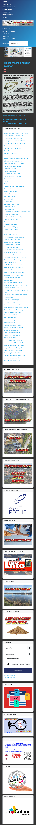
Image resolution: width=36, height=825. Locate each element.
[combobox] (18, 43)
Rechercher (5, 43)
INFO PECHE (5, 34)
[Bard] (18, 52)
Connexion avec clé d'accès (20, 664)
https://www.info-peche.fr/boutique (14, 123)
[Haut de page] (32, 822)
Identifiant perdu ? (9, 677)
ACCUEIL (4, 2)
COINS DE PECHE (7, 36)
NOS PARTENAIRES (7, 14)
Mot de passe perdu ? (10, 675)
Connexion (18, 671)
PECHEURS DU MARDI (8, 7)
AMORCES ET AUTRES (8, 39)
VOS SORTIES (6, 12)
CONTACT (5, 17)
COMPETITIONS (7, 9)
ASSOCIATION (6, 4)
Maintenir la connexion (12, 659)
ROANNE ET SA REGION (9, 31)
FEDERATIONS (6, 28)
